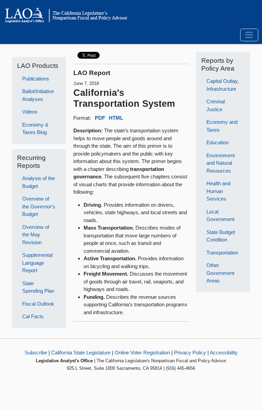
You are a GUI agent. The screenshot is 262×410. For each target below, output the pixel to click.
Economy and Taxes (221, 126)
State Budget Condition (220, 236)
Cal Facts (33, 316)
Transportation (222, 252)
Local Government (220, 215)
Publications (35, 79)
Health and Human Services (218, 191)
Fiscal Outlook (38, 304)
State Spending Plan (38, 287)
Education (217, 142)
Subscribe (36, 352)
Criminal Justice (215, 105)
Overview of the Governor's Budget (38, 206)
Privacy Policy (190, 352)
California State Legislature (81, 352)
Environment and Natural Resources (220, 163)
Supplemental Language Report (37, 262)
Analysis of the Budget (38, 182)
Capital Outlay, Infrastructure (222, 85)
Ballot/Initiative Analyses (38, 95)
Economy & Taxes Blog (35, 128)
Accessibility (224, 352)
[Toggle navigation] (249, 35)
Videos (30, 112)
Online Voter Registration (142, 352)
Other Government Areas (220, 272)
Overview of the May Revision (35, 234)
